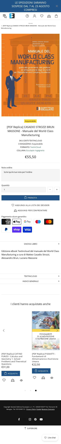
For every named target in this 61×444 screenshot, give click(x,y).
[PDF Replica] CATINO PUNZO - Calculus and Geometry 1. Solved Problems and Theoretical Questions (13, 359)
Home (30, 23)
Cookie (38, 409)
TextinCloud (35, 147)
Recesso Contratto (48, 409)
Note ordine (6, 167)
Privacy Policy (31, 409)
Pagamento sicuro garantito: (14, 216)
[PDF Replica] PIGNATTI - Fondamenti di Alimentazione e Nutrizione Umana (45, 358)
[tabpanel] (15, 350)
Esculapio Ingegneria (35, 150)
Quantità (5, 185)
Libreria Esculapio (12, 16)
